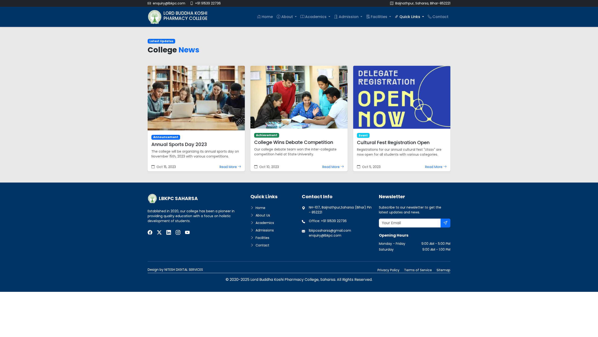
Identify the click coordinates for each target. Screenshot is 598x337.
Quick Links (410, 16)
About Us (262, 215)
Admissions (264, 230)
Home (267, 16)
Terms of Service (418, 270)
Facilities (379, 16)
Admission (349, 16)
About (287, 16)
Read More (229, 167)
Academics (316, 16)
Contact (440, 16)
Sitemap (443, 270)
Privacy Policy (388, 270)
